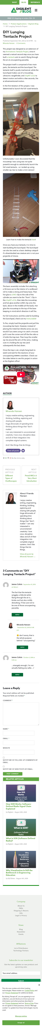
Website (6, 748)
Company (21, 901)
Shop (14, 2)
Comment (8, 700)
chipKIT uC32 (30, 75)
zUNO (13, 294)
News (21, 925)
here (33, 239)
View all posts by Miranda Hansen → (27, 555)
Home (5, 24)
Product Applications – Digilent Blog (24, 24)
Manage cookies (21, 1016)
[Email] (23, 450)
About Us (21, 906)
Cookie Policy (29, 990)
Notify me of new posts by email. (18, 769)
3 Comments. (21, 43)
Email (6, 738)
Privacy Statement (11, 993)
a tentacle (11, 57)
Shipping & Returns (21, 910)
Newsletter (21, 932)
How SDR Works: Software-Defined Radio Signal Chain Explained (19, 806)
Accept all (21, 1023)
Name (6, 729)
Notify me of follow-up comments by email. (20, 761)
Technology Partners (21, 950)
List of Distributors (21, 948)
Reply (17, 615)
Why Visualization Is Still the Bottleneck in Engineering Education (19, 873)
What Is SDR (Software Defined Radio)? (20, 839)
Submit (21, 981)
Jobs (21, 913)
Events (21, 934)
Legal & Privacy (21, 915)
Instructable (31, 318)
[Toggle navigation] (36, 10)
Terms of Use (29, 1003)
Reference (35, 2)
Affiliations (21, 944)
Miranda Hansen (8, 43)
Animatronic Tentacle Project (17, 51)
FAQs (21, 908)
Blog (23, 2)
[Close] (39, 984)
